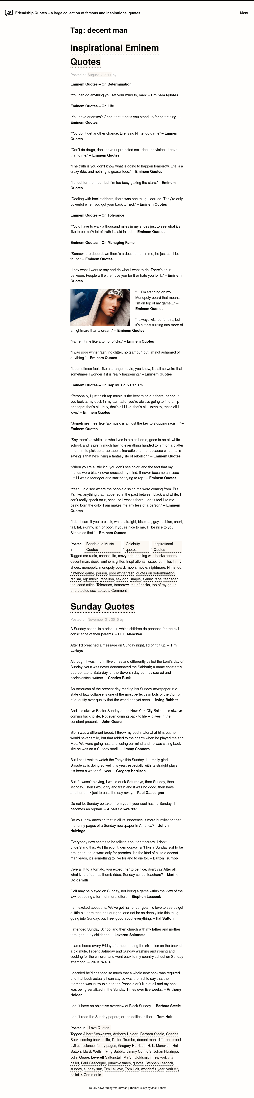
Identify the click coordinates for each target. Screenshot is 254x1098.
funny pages (106, 1045)
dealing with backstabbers (156, 555)
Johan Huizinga (165, 1051)
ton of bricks (140, 584)
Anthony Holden (125, 1033)
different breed (169, 1039)
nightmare (157, 567)
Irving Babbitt (114, 1051)
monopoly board (112, 567)
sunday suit (93, 1068)
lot (160, 561)
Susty (143, 1088)
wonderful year (152, 1068)
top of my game (164, 584)
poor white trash (121, 572)
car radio (90, 555)
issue (151, 561)
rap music (90, 578)
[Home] (9, 15)
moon (131, 567)
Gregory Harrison (131, 1045)
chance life (107, 555)
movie (142, 567)
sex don (122, 578)
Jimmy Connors (139, 1051)
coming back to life (95, 1039)
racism (75, 578)
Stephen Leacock (159, 1062)
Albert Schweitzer (97, 1033)
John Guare (79, 1057)
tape (158, 578)
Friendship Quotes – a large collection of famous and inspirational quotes (77, 12)
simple (135, 578)
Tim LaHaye (113, 1068)
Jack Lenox (158, 1088)
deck (95, 561)
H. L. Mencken (158, 1045)
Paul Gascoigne (93, 1062)
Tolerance (104, 584)
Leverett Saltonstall (106, 1057)
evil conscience (82, 1045)
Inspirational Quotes (163, 546)
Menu (244, 12)
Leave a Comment (113, 590)
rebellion (107, 578)
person (101, 572)
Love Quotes (99, 1027)
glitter (120, 561)
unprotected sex (83, 590)
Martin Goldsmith (137, 1057)
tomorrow (121, 584)
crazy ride (126, 555)
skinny (148, 578)
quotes (138, 1062)
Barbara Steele (152, 1033)
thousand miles (82, 584)
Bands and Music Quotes (100, 546)
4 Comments (92, 1074)
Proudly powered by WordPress (108, 1088)
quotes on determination (155, 572)
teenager (170, 578)
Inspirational (135, 561)
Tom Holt (132, 1068)
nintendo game (82, 572)
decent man (79, 561)
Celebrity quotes (133, 546)
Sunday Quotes (102, 606)
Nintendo (174, 567)
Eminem (107, 561)
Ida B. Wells (92, 1051)
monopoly (89, 567)
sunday (76, 1068)
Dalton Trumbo (123, 1039)
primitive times (119, 1062)
